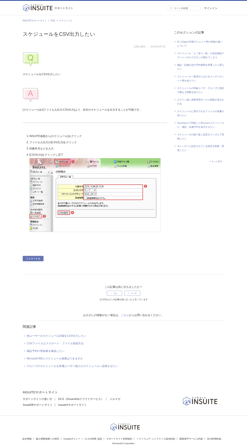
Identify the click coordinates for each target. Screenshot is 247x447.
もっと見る (217, 161)
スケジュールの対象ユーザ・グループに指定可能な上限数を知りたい (200, 90)
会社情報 (27, 438)
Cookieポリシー (72, 438)
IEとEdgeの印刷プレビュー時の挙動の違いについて (199, 43)
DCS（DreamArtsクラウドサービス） (81, 399)
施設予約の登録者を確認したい (45, 350)
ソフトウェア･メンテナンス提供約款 (155, 438)
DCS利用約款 (214, 438)
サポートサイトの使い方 (37, 399)
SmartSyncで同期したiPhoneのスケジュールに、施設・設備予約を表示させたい (200, 125)
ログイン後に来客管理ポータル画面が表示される (200, 101)
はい (116, 293)
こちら (125, 315)
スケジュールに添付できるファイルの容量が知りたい (200, 113)
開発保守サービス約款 (191, 438)
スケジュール (65, 20)
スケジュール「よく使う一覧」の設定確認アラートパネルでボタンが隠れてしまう (200, 55)
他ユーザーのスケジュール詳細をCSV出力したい (56, 335)
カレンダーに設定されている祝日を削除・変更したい (200, 148)
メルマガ (115, 399)
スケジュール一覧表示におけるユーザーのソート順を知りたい (200, 78)
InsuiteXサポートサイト (72, 404)
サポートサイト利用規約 (119, 438)
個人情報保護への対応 (47, 438)
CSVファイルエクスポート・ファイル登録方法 (55, 343)
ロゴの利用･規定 (93, 438)
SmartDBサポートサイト (37, 404)
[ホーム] (38, 8)
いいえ (134, 293)
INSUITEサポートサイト (35, 20)
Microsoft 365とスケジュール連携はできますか (55, 358)
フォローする (33, 258)
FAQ (53, 20)
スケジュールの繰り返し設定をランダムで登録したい (200, 136)
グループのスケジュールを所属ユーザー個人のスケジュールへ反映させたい (72, 366)
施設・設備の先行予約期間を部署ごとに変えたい (200, 67)
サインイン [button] (211, 8)
